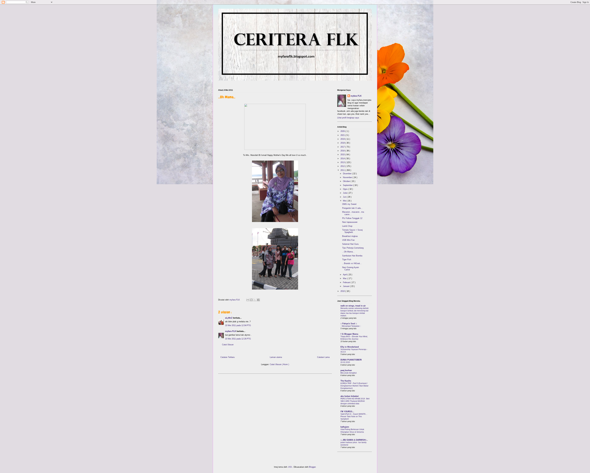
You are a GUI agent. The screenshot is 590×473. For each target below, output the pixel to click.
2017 (342, 147)
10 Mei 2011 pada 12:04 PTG (238, 325)
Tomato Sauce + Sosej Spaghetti (352, 231)
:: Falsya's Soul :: (348, 323)
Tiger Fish (346, 259)
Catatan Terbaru (227, 357)
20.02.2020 (345, 362)
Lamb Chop (347, 226)
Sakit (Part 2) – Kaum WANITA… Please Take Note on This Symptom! (353, 416)
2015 (342, 154)
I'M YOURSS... (347, 411)
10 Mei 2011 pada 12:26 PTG (238, 339)
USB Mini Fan (348, 240)
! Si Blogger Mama (349, 334)
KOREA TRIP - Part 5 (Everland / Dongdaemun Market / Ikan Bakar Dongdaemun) (354, 385)
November (348, 177)
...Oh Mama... (348, 252)
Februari (347, 282)
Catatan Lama (323, 357)
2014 (342, 158)
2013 (342, 162)
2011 (342, 170)
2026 (342, 131)
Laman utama (276, 357)
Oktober (347, 181)
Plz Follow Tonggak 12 (352, 218)
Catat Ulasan (228, 344)
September (348, 185)
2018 (342, 143)
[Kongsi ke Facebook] (258, 299)
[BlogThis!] (251, 299)
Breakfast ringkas (350, 236)
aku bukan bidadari (349, 396)
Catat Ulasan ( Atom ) (279, 364)
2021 (342, 135)
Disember (347, 173)
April (345, 274)
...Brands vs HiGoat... (352, 263)
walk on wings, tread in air (353, 306)
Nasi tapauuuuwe (349, 222)
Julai (345, 193)
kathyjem (344, 427)
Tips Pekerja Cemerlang (353, 248)
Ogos (345, 189)
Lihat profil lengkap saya (348, 118)
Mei (345, 201)
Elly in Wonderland (349, 347)
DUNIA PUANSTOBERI (351, 360)
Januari (346, 286)
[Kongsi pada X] (254, 299)
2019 (342, 139)
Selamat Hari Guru (350, 244)
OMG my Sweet (349, 204)
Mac (345, 278)
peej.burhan (346, 370)
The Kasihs (345, 381)
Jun (345, 197)
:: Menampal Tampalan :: (350, 326)
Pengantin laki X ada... (352, 208)
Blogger (312, 467)
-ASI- (290, 467)
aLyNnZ (229, 318)
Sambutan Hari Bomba (352, 256)
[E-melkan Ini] (247, 299)
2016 (342, 151)
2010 (342, 291)
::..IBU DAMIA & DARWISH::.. (354, 440)
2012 (342, 166)
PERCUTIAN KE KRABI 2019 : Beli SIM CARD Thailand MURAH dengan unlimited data (355, 401)
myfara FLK (234, 300)
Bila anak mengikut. (348, 373)
